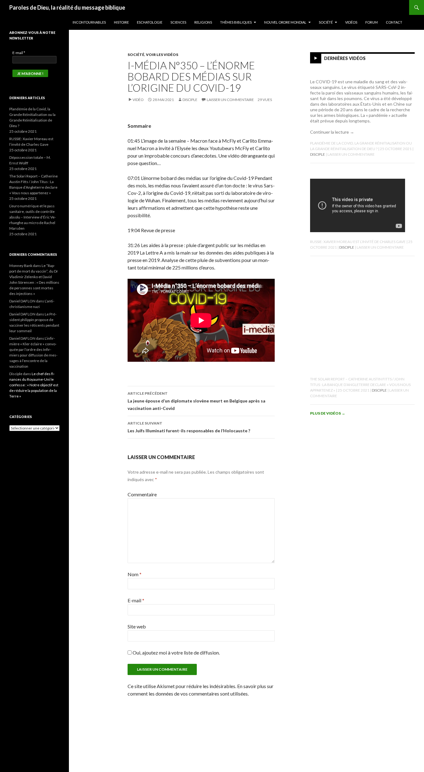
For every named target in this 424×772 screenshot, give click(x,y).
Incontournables (89, 22)
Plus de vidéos (327, 413)
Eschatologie (149, 22)
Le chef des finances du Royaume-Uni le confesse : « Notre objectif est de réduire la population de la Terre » (33, 384)
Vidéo (138, 99)
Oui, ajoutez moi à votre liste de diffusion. (176, 652)
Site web (137, 626)
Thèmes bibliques (236, 22)
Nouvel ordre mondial (285, 22)
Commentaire (142, 494)
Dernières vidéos (345, 58)
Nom (135, 574)
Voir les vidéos (162, 54)
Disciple (190, 99)
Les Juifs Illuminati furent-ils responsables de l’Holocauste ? (189, 427)
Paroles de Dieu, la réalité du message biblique (67, 7)
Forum (371, 22)
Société (326, 22)
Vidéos (351, 22)
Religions (203, 22)
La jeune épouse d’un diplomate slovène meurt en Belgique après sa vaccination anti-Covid (196, 401)
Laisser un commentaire (230, 99)
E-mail (136, 600)
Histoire (121, 22)
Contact (394, 22)
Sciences (178, 22)
